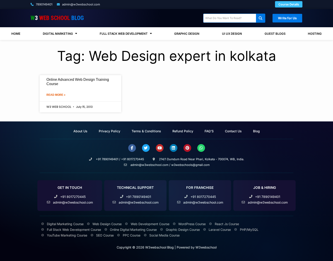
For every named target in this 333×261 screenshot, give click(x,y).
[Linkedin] (173, 148)
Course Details (288, 4)
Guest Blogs (275, 33)
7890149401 (43, 4)
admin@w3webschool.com (80, 4)
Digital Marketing (58, 33)
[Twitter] (146, 148)
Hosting (315, 33)
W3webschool (206, 247)
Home (15, 33)
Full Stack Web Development (124, 33)
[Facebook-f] (132, 148)
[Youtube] (160, 148)
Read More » (55, 94)
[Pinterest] (187, 148)
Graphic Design (186, 33)
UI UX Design (232, 33)
